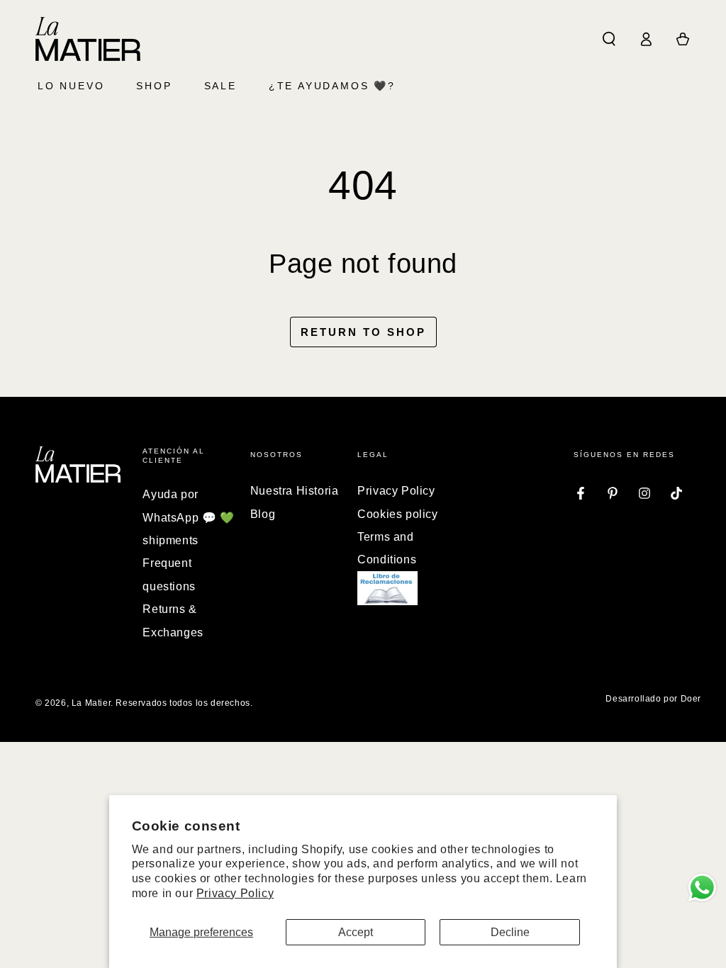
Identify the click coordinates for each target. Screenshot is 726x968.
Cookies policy (397, 514)
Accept (355, 932)
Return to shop (363, 332)
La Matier (91, 703)
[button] (609, 39)
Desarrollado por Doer (653, 699)
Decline (510, 932)
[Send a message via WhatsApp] (702, 887)
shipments (170, 540)
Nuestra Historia (294, 491)
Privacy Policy (235, 893)
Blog (262, 514)
